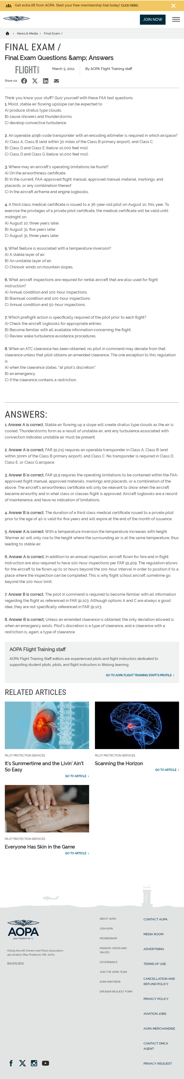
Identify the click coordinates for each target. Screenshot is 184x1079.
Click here (129, 5)
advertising (154, 949)
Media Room (153, 934)
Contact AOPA (155, 919)
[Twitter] (24, 1063)
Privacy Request (158, 1063)
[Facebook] (12, 1063)
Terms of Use (155, 964)
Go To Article (75, 776)
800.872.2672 (15, 963)
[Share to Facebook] (24, 81)
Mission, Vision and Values (113, 950)
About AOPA (108, 918)
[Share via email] (56, 81)
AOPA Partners (110, 981)
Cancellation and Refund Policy (159, 981)
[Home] (10, 33)
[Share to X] (35, 81)
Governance (109, 962)
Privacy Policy (156, 999)
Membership (108, 938)
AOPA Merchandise (159, 1028)
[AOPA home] (16, 20)
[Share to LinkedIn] (46, 81)
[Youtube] (45, 1063)
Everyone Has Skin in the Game (40, 847)
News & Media (28, 33)
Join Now (152, 19)
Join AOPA (106, 928)
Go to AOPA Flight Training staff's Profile (139, 675)
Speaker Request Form (116, 991)
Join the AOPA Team (113, 972)
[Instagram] (35, 1063)
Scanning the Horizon (119, 763)
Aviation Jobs (155, 1014)
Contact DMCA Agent (156, 1046)
